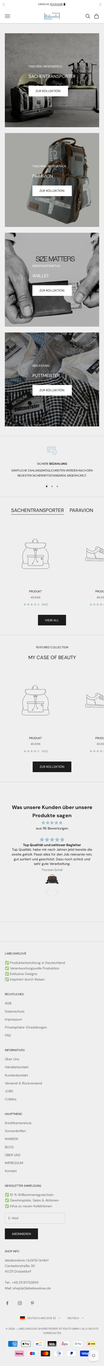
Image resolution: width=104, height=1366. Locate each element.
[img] (52, 823)
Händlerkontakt (17, 1067)
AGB (8, 1003)
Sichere (52, 464)
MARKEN (11, 1139)
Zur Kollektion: (48, 91)
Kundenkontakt (16, 1075)
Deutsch (73, 1318)
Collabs (10, 1099)
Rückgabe (56, 4)
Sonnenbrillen (15, 1131)
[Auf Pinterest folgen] (32, 1303)
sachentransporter (37, 510)
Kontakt (11, 1171)
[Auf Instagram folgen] (19, 1303)
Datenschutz (14, 1011)
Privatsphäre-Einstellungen (26, 1027)
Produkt (35, 591)
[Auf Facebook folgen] (7, 1303)
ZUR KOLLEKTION (52, 767)
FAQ (8, 1035)
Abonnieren (21, 1234)
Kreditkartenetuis (18, 1123)
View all (52, 620)
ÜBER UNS (12, 1155)
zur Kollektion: (52, 191)
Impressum (13, 1019)
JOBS (9, 1091)
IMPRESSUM (14, 1163)
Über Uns (12, 1059)
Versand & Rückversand (23, 1083)
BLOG (9, 1147)
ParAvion (81, 510)
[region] (52, 462)
